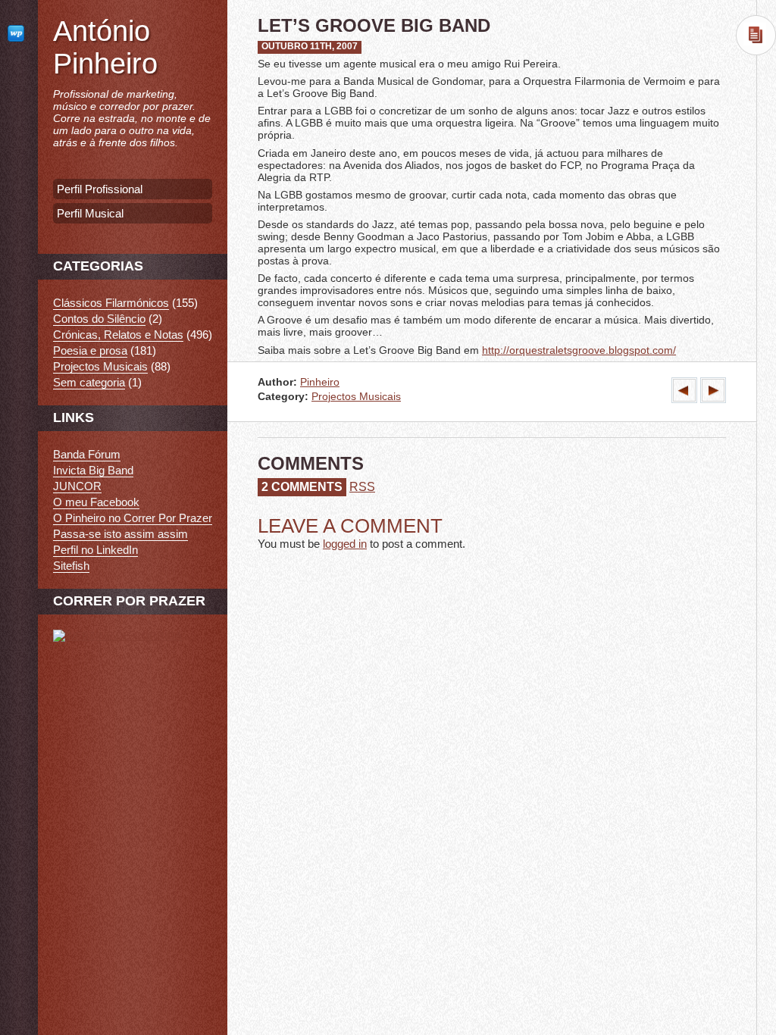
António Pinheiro (105, 47)
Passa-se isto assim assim (120, 533)
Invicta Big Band (93, 470)
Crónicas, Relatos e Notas (118, 334)
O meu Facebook (96, 502)
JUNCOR (77, 486)
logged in (345, 543)
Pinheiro (320, 382)
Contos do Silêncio (99, 318)
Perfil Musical (90, 213)
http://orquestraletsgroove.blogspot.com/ (579, 350)
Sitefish (71, 565)
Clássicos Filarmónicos (111, 302)
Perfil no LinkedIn (95, 549)
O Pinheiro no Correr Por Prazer (132, 517)
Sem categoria (89, 382)
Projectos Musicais (356, 396)
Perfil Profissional (99, 189)
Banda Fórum (86, 454)
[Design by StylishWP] (19, 33)
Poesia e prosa (90, 350)
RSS (362, 486)
